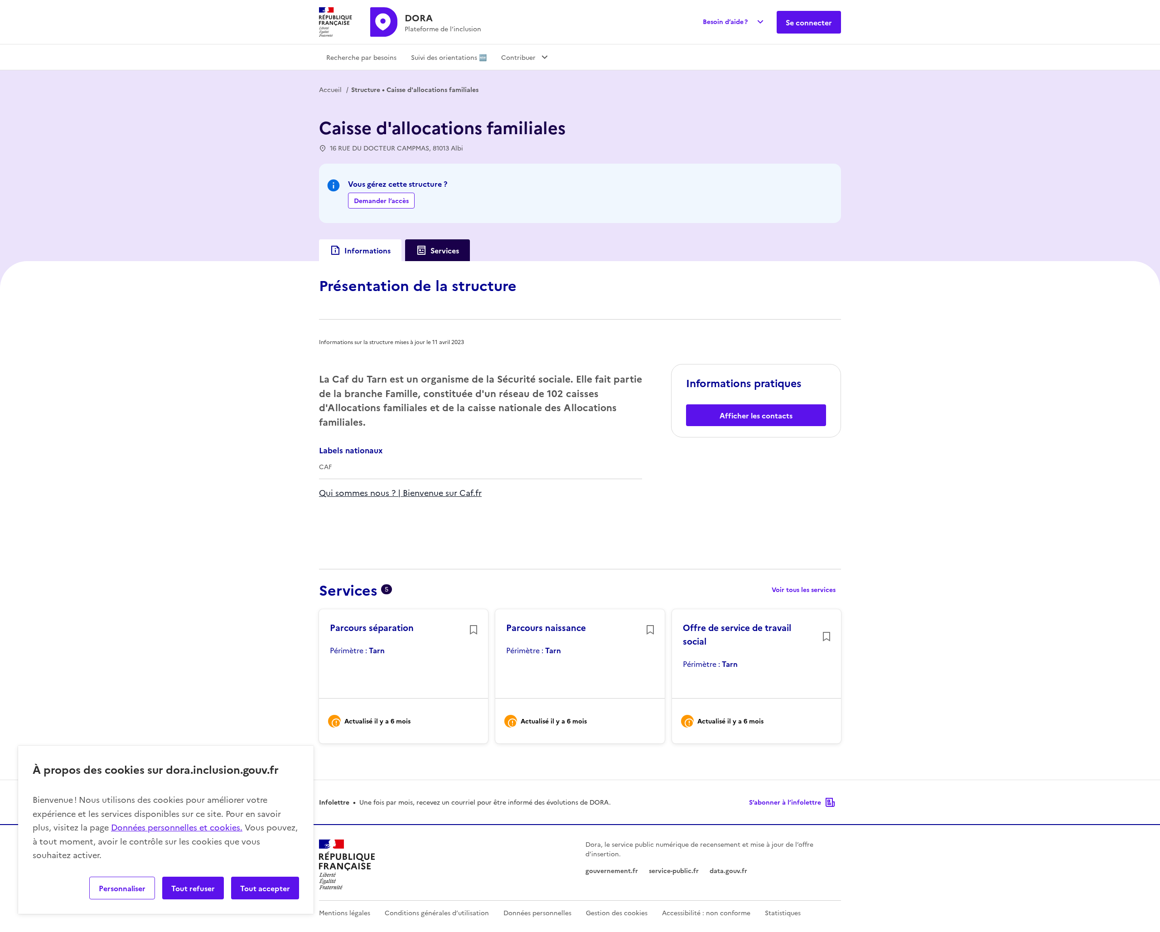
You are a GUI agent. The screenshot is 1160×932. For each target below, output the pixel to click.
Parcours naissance (546, 627)
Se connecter (809, 22)
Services (444, 250)
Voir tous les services (804, 589)
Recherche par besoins (361, 57)
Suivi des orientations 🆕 (449, 57)
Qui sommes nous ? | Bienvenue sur (389, 492)
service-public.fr (674, 870)
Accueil (330, 89)
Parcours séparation (372, 627)
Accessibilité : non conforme (706, 912)
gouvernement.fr (611, 870)
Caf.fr (470, 492)
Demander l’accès (381, 200)
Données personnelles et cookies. (176, 827)
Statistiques (783, 912)
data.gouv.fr (728, 870)
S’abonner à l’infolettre (785, 801)
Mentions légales (344, 912)
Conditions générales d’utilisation (437, 912)
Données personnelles (537, 912)
